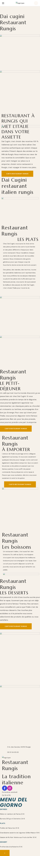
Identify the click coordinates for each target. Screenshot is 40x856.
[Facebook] (4, 788)
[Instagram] (9, 788)
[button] (36, 3)
